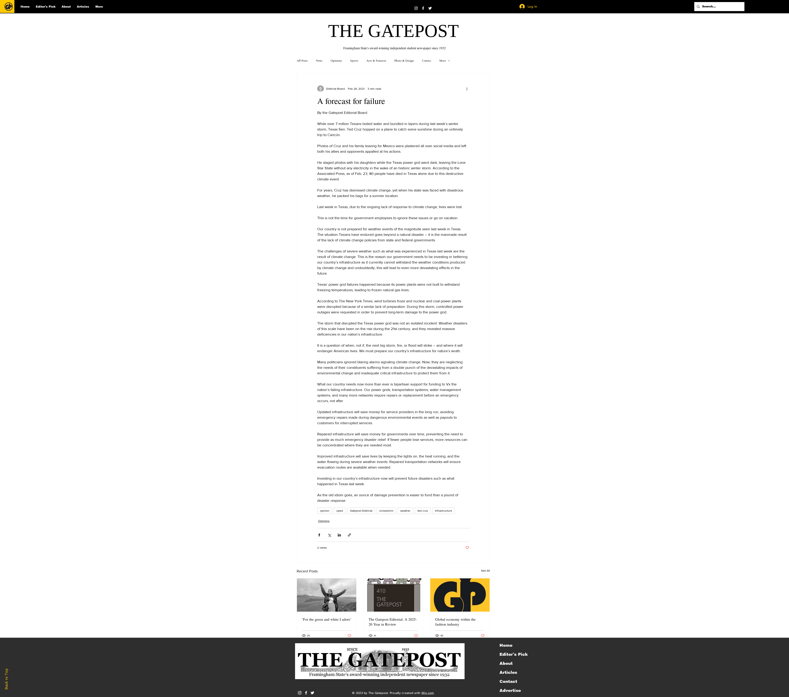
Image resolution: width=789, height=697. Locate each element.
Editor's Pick (513, 654)
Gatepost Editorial (361, 510)
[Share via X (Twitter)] (329, 535)
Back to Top (6, 679)
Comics (426, 60)
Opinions (336, 60)
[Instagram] (416, 8)
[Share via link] (349, 535)
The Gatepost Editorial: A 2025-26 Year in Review (393, 622)
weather (405, 510)
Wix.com (427, 693)
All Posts (302, 60)
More (442, 60)
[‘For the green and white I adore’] (326, 595)
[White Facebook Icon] (306, 692)
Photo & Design (404, 60)
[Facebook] (423, 8)
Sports (354, 60)
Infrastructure (443, 510)
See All (485, 570)
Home (505, 645)
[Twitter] (430, 8)
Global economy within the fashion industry (455, 622)
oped (339, 510)
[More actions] (466, 88)
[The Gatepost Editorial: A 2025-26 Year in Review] (393, 595)
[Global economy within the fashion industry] (460, 595)
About (506, 663)
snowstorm (386, 510)
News (319, 60)
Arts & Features (376, 60)
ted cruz (423, 510)
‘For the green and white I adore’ (326, 619)
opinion (324, 510)
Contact (508, 681)
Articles (508, 672)
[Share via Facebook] (319, 535)
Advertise (510, 690)
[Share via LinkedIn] (339, 535)
